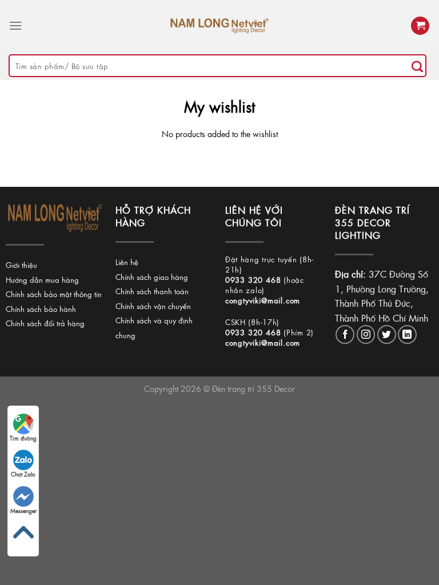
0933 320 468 (253, 280)
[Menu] (15, 25)
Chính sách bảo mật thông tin (54, 294)
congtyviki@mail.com (262, 300)
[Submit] (417, 65)
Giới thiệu (21, 264)
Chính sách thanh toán (152, 291)
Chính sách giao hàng (151, 276)
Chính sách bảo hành (41, 308)
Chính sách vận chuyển (153, 305)
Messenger (23, 511)
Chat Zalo (23, 474)
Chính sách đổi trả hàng (45, 323)
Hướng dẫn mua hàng (42, 279)
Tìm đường (23, 438)
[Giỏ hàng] (420, 26)
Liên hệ (126, 262)
